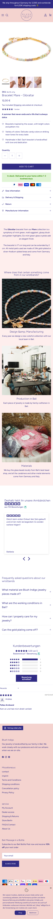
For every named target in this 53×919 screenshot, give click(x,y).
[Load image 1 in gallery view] (26, 48)
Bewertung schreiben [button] (27, 678)
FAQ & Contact (8, 824)
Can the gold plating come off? (20, 629)
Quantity (6, 150)
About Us (6, 829)
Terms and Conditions (11, 780)
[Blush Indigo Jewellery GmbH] (26, 15)
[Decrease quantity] (5, 156)
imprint (5, 776)
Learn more (32, 908)
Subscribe (10, 864)
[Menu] (2, 15)
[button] (15, 659)
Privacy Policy (8, 792)
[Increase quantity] (19, 156)
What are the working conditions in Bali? (22, 605)
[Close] (51, 887)
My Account (7, 808)
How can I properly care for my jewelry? (19, 618)
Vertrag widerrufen (14, 728)
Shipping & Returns (10, 816)
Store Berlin (7, 820)
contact (5, 771)
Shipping (17, 105)
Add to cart (26, 166)
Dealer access (8, 812)
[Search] (8, 15)
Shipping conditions (10, 784)
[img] (27, 504)
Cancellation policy (10, 788)
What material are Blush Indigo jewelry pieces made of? (24, 591)
